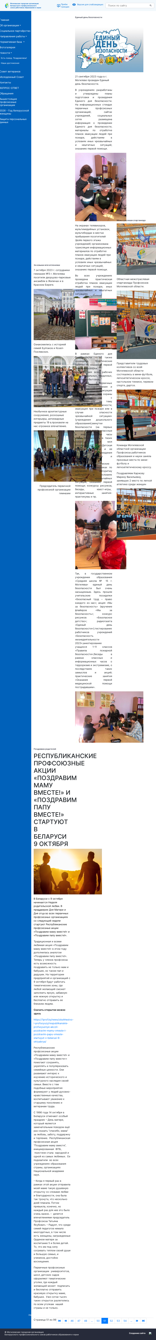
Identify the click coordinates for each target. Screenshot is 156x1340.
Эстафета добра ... (113, 1314)
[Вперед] (137, 1321)
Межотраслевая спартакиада (131, 220)
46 (72, 1320)
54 (125, 1320)
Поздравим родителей (45, 749)
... (92, 1320)
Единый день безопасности (88, 17)
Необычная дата (38, 1314)
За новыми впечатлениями (47, 265)
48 (85, 1320)
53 (118, 1320)
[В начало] (59, 1321)
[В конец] (143, 1321)
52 (111, 1320)
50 (98, 1320)
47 (78, 1320)
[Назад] (65, 1321)
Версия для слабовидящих (90, 4)
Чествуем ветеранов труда (62, 1314)
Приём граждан (65, 5)
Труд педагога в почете (90, 1314)
